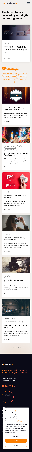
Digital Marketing (7, 73)
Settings (16, 436)
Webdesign (6, 76)
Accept (16, 440)
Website (14, 76)
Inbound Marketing (13, 68)
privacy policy (20, 421)
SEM (4, 82)
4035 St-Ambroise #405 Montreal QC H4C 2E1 (9, 379)
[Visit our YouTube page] (9, 386)
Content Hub (11, 79)
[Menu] (28, 3)
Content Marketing (8, 71)
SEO (16, 73)
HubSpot (23, 73)
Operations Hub (22, 79)
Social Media (22, 76)
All (4, 68)
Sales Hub (10, 82)
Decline (16, 445)
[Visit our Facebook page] (3, 386)
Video (18, 71)
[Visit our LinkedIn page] (13, 386)
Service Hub (19, 82)
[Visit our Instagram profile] (6, 386)
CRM (4, 79)
